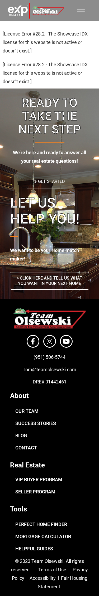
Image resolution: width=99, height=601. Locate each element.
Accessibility (43, 578)
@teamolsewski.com (54, 369)
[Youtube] (66, 341)
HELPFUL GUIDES (34, 548)
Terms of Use (51, 569)
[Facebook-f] (33, 341)
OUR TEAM (27, 411)
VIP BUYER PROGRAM (38, 479)
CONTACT (26, 447)
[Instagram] (49, 341)
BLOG (21, 435)
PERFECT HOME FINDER (41, 524)
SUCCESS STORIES (35, 423)
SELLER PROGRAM (35, 491)
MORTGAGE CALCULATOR (43, 536)
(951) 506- (44, 357)
